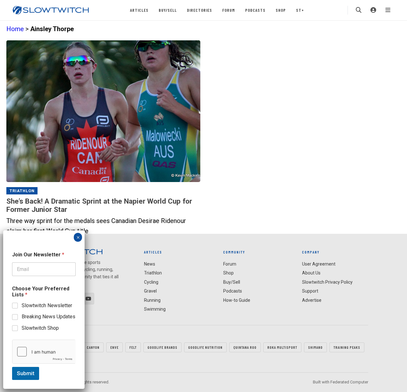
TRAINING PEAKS (347, 347)
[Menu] (388, 10)
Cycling (151, 282)
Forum (228, 10)
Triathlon (22, 190)
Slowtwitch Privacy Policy (327, 282)
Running (152, 300)
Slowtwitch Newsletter (47, 305)
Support (310, 291)
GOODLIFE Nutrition (205, 347)
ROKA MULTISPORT (282, 347)
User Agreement (318, 264)
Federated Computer (349, 382)
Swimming (155, 309)
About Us (311, 272)
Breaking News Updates (48, 317)
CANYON (93, 347)
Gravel (150, 291)
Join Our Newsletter (38, 255)
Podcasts (255, 10)
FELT (133, 347)
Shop (281, 10)
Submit (25, 373)
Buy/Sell (168, 10)
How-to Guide (236, 300)
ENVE (114, 347)
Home (15, 29)
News (149, 264)
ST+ (300, 10)
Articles (139, 10)
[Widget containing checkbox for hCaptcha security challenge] (44, 352)
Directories (199, 10)
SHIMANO (315, 347)
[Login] (373, 10)
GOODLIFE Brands (162, 347)
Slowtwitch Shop (40, 328)
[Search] (358, 10)
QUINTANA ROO (245, 347)
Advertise (311, 300)
